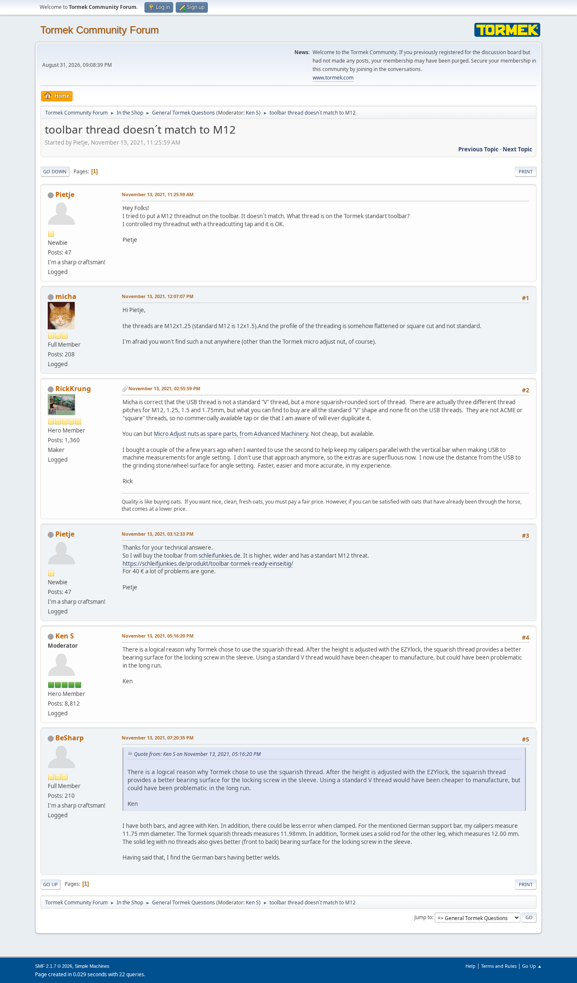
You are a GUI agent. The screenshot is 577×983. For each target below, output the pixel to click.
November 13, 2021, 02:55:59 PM (164, 388)
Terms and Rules (499, 966)
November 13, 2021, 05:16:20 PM (157, 636)
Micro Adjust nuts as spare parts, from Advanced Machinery (231, 434)
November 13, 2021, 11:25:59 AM (157, 194)
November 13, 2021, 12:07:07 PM (157, 296)
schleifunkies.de (219, 555)
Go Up (50, 884)
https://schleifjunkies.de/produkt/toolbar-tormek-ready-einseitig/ (207, 563)
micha (65, 296)
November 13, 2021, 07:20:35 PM (157, 737)
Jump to (423, 917)
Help (470, 966)
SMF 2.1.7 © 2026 (53, 966)
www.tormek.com (333, 77)
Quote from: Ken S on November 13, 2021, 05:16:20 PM (197, 754)
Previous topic (478, 149)
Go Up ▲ (532, 966)
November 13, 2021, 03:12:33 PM (157, 534)
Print (526, 171)
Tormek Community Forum (99, 30)
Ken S (252, 112)
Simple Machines (92, 966)
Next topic (517, 149)
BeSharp (69, 737)
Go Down (55, 171)
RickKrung (73, 388)
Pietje (64, 194)
